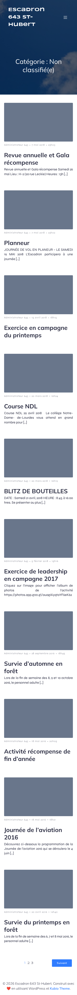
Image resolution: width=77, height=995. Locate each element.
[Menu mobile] (65, 17)
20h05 (53, 741)
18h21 (52, 819)
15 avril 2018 (39, 317)
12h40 (54, 912)
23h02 (51, 232)
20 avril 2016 (39, 912)
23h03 (51, 144)
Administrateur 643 (16, 144)
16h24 (54, 396)
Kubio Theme (60, 988)
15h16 (55, 561)
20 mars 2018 (40, 396)
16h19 (54, 480)
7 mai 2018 (38, 144)
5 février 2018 (40, 561)
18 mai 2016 (39, 741)
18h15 (53, 317)
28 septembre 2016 (43, 653)
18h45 (61, 653)
